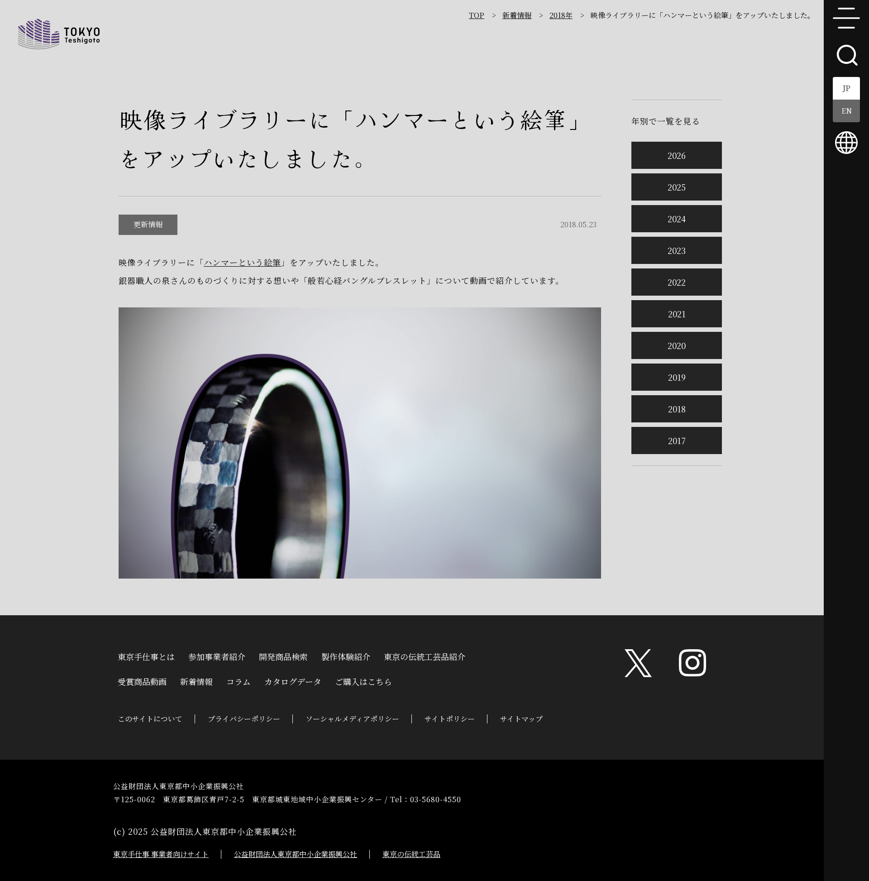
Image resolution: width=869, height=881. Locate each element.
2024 (677, 219)
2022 (677, 282)
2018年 (561, 15)
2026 (677, 155)
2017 (677, 440)
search (846, 54)
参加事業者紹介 (216, 656)
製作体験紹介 (345, 656)
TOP (476, 15)
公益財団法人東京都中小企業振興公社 (295, 854)
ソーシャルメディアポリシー (352, 718)
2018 (677, 409)
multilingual (846, 142)
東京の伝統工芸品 (411, 854)
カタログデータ (292, 680)
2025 (677, 187)
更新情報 (148, 224)
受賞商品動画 (142, 680)
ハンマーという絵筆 (242, 262)
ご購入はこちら (363, 680)
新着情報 (516, 15)
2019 (677, 377)
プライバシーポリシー (244, 718)
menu (846, 18)
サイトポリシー (450, 718)
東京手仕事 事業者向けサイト (161, 854)
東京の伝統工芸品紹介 (424, 656)
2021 (677, 314)
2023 (677, 250)
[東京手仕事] (59, 34)
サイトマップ (521, 718)
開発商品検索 (283, 656)
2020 (677, 345)
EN (846, 110)
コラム (238, 680)
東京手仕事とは (146, 656)
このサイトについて (150, 718)
